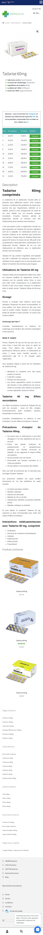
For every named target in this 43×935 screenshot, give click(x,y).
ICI (27, 122)
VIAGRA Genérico (11, 861)
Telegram (32, 114)
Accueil (7, 23)
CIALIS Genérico (16, 23)
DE (36, 9)
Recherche (21, 931)
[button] (37, 31)
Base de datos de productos (12, 886)
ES (33, 9)
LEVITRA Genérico (11, 869)
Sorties (7, 898)
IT (37, 9)
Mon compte (7, 931)
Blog (7, 877)
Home (7, 894)
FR (40, 9)
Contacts (8, 907)
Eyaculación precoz (12, 873)
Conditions (9, 903)
